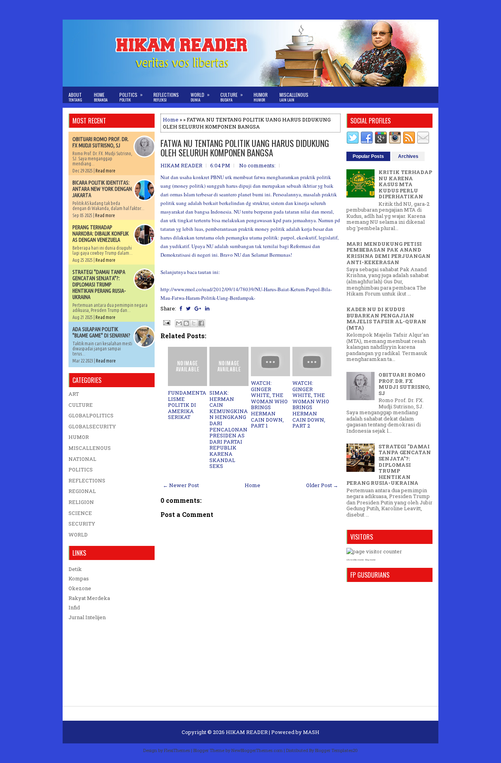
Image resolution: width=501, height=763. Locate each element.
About (75, 97)
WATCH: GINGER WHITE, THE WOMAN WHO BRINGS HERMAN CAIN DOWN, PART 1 (269, 404)
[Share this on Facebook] (180, 308)
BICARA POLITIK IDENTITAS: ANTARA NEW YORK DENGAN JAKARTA (102, 188)
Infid (74, 607)
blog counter (370, 560)
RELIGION (81, 502)
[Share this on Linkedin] (207, 308)
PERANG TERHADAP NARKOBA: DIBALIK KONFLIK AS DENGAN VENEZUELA (100, 233)
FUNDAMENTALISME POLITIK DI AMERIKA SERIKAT (187, 404)
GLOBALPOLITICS (91, 415)
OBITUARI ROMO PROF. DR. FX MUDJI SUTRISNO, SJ (100, 142)
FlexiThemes (177, 750)
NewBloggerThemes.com (257, 750)
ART (73, 393)
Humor (261, 97)
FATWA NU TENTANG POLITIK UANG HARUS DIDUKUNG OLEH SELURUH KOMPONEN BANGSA (244, 147)
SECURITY (81, 523)
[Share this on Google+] (198, 308)
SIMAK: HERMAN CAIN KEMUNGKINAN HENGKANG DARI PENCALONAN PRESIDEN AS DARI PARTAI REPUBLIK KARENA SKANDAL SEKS (228, 429)
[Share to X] (194, 323)
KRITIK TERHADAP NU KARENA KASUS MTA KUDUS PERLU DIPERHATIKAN (405, 184)
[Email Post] (165, 322)
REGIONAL (82, 491)
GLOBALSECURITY (92, 426)
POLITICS (80, 469)
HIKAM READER (247, 732)
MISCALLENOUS (89, 447)
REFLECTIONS (86, 480)
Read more (105, 170)
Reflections (166, 97)
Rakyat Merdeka (89, 598)
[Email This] (179, 323)
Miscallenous (293, 97)
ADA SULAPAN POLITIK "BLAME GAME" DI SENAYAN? (101, 332)
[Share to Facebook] (201, 323)
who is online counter (355, 560)
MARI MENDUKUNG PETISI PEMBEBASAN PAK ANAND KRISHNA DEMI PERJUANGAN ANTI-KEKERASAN (388, 253)
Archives (408, 156)
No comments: (257, 165)
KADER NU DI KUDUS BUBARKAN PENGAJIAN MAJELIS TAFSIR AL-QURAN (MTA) (386, 318)
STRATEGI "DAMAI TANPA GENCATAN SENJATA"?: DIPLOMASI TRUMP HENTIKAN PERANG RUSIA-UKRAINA (99, 284)
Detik (75, 569)
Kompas (78, 578)
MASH (311, 732)
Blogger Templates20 (336, 750)
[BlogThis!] (186, 323)
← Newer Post (181, 485)
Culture (231, 97)
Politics (130, 97)
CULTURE (80, 404)
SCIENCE (80, 513)
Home (101, 97)
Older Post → (322, 485)
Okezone (79, 588)
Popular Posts (368, 156)
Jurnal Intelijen (87, 617)
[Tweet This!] (188, 308)
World (200, 97)
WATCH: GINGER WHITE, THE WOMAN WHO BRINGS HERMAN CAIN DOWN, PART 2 (310, 404)
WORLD (78, 534)
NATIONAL (82, 458)
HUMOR (78, 436)
